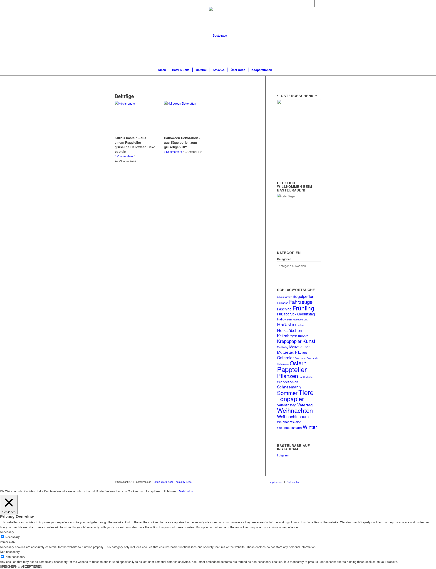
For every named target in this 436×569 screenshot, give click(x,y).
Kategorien (284, 259)
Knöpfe (303, 336)
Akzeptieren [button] (153, 491)
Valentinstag (286, 404)
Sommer (287, 393)
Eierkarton (282, 303)
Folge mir (283, 455)
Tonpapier (290, 398)
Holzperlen (298, 325)
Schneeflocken (287, 382)
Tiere (306, 392)
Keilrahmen (287, 335)
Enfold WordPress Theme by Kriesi (173, 481)
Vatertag (305, 405)
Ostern (298, 363)
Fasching (284, 308)
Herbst (284, 324)
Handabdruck (300, 319)
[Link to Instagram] (311, 3)
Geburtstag (306, 313)
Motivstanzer (299, 346)
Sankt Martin (305, 377)
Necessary (12, 537)
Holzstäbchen (289, 330)
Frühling (303, 308)
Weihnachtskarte (289, 422)
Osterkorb (312, 358)
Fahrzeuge (300, 301)
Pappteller (292, 369)
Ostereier (285, 357)
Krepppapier (289, 341)
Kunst (308, 340)
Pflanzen (287, 376)
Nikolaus (301, 352)
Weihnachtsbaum (293, 416)
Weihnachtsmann (289, 427)
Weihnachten (295, 410)
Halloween (284, 319)
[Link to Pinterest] (318, 3)
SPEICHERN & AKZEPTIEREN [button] (21, 566)
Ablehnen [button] (170, 491)
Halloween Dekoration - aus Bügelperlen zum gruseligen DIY (182, 142)
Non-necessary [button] (10, 551)
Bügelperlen (303, 296)
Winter (310, 426)
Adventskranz (284, 297)
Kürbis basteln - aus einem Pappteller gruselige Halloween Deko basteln (135, 145)
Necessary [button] (7, 532)
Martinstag (282, 347)
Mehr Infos (186, 491)
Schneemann (289, 387)
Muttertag (285, 352)
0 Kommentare (124, 156)
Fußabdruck (286, 313)
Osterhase (300, 358)
